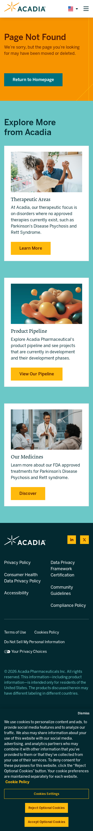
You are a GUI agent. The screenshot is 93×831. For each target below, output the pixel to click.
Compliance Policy (68, 605)
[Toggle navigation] (86, 8)
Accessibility (16, 592)
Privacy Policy (17, 562)
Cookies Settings (46, 794)
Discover (28, 493)
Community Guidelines (62, 590)
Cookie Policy (17, 782)
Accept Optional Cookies (46, 822)
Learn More (30, 248)
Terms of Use (15, 632)
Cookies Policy (46, 632)
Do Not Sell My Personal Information (34, 642)
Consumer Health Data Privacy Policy (22, 577)
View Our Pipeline (36, 373)
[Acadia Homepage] (24, 9)
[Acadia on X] (84, 539)
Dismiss (83, 713)
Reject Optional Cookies (46, 808)
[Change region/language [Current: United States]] (72, 8)
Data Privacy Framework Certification (63, 568)
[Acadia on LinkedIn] (71, 539)
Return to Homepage (33, 79)
